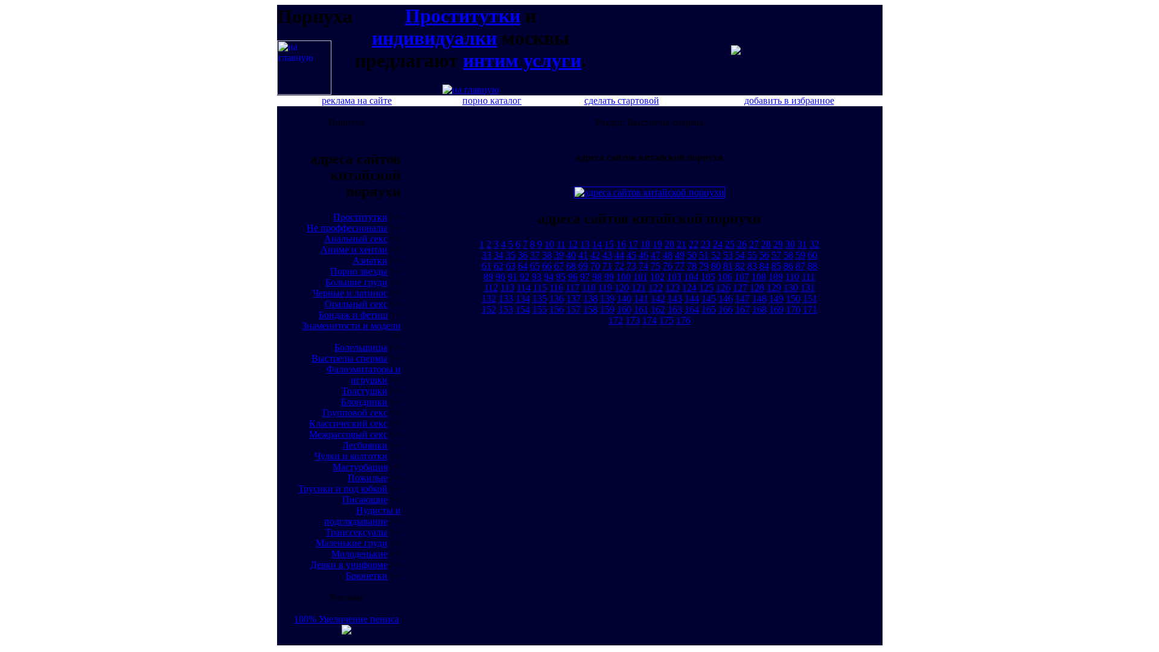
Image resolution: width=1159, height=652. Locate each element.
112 (491, 288)
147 (742, 298)
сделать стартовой (621, 100)
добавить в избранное (789, 100)
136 (556, 298)
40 (571, 255)
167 (742, 309)
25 (730, 244)
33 (486, 255)
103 (674, 277)
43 (607, 255)
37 (535, 255)
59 (800, 255)
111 (808, 277)
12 (573, 244)
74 (643, 266)
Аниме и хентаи (354, 250)
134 (523, 298)
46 (643, 255)
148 (759, 298)
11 (561, 244)
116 (556, 288)
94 (549, 277)
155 (539, 309)
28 (766, 244)
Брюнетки (367, 575)
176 (683, 320)
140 (624, 298)
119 (605, 288)
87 (800, 266)
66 (547, 266)
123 (672, 288)
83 (752, 266)
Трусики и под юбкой (343, 489)
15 (609, 244)
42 (595, 255)
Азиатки (370, 260)
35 (511, 255)
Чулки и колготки (351, 456)
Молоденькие (359, 554)
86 (788, 266)
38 (547, 255)
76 (667, 266)
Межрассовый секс (348, 434)
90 (500, 277)
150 (793, 298)
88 (812, 266)
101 (640, 277)
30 (790, 244)
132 (489, 298)
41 (583, 255)
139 (607, 298)
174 (649, 320)
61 (486, 266)
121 (638, 288)
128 (757, 288)
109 (775, 277)
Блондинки (364, 402)
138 (590, 298)
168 (759, 309)
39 (559, 255)
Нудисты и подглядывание (362, 515)
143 (675, 298)
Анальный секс (356, 239)
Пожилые (368, 478)
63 (511, 266)
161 (641, 309)
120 (622, 288)
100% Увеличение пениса (346, 619)
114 (524, 288)
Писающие (365, 499)
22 (693, 244)
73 (631, 266)
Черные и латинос (350, 293)
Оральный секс (356, 304)
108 (759, 277)
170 (793, 309)
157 (573, 309)
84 (764, 266)
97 (585, 277)
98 (597, 277)
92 (524, 277)
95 (561, 277)
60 (812, 255)
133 (506, 298)
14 (597, 244)
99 (609, 277)
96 (573, 277)
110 (792, 277)
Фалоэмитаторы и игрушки (364, 374)
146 (725, 298)
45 (631, 255)
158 (590, 309)
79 (704, 266)
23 (705, 244)
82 (740, 266)
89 (488, 277)
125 (706, 288)
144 (692, 298)
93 (536, 277)
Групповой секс (355, 413)
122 (655, 288)
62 (498, 266)
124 (689, 288)
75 (655, 266)
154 (523, 309)
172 (615, 320)
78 (692, 266)
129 (774, 288)
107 (742, 277)
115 (540, 288)
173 (632, 320)
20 (669, 244)
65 (535, 266)
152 (489, 309)
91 (512, 277)
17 (633, 244)
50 (692, 255)
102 (657, 277)
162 (658, 309)
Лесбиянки (365, 445)
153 (506, 309)
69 (583, 266)
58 (788, 255)
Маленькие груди (352, 543)
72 (619, 266)
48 (667, 255)
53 (728, 255)
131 (807, 288)
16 (621, 244)
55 (752, 255)
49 (680, 255)
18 (645, 244)
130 (791, 288)
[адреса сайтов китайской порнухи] (304, 91)
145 (708, 298)
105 (708, 277)
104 (691, 277)
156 (556, 309)
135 (539, 298)
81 (728, 266)
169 (776, 309)
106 (725, 277)
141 (641, 298)
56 (764, 255)
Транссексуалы (356, 532)
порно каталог (492, 100)
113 (507, 288)
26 (742, 244)
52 (716, 255)
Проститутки (462, 16)
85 (776, 266)
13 (585, 244)
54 (740, 255)
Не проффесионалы (347, 228)
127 (740, 288)
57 (776, 255)
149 (776, 298)
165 (708, 309)
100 (623, 277)
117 (573, 288)
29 (778, 244)
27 (754, 244)
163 (675, 309)
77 (680, 266)
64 (523, 266)
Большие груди (356, 282)
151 (810, 298)
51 (704, 255)
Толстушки (365, 391)
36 (523, 255)
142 (658, 298)
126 (723, 288)
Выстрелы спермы (349, 358)
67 (559, 266)
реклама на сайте (357, 100)
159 (607, 309)
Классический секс (348, 423)
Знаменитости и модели (351, 326)
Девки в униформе (349, 565)
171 (810, 309)
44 (619, 255)
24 (718, 244)
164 (692, 309)
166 (725, 309)
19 (657, 244)
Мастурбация (360, 467)
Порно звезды (359, 271)
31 (802, 244)
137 (573, 298)
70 (595, 266)
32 (814, 244)
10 (549, 244)
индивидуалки (434, 38)
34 (498, 255)
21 (681, 244)
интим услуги (522, 60)
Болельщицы (361, 347)
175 (666, 320)
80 (716, 266)
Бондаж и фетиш (353, 315)
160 (624, 309)
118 (589, 288)
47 (655, 255)
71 (607, 266)
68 (571, 266)
